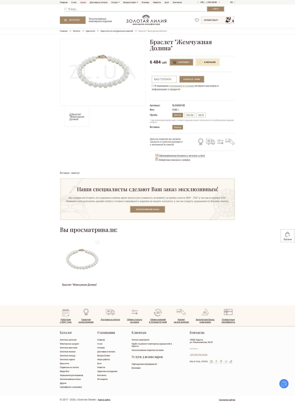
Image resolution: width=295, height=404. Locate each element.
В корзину (183, 62)
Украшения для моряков (71, 375)
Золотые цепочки (68, 340)
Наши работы (103, 359)
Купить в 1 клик (191, 79)
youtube (226, 361)
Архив (83, 2)
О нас (74, 2)
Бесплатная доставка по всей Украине (210, 141)
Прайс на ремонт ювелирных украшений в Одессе (152, 345)
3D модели (102, 379)
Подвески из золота (69, 367)
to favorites (97, 241)
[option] (102, 72)
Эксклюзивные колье (70, 379)
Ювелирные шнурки (69, 344)
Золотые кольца (67, 355)
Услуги (114, 2)
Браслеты (64, 363)
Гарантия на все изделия (201, 141)
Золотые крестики (68, 347)
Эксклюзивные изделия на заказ (148, 350)
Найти (215, 9)
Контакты (177, 2)
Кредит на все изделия (230, 141)
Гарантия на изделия (107, 371)
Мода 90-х (64, 371)
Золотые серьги (67, 359)
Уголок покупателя (140, 340)
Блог (167, 2)
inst (211, 361)
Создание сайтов (227, 400)
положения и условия (181, 85)
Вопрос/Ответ (103, 355)
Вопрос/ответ (129, 2)
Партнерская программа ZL (144, 364)
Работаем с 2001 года (65, 320)
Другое (63, 383)
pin (221, 361)
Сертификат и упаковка (71, 387)
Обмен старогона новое (134, 320)
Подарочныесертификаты (228, 320)
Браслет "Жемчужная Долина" (79, 284)
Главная (63, 2)
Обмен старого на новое (219, 141)
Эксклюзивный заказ (147, 209)
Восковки (136, 368)
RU (231, 2)
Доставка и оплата (98, 2)
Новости (157, 2)
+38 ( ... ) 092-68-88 (208, 2)
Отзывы (145, 2)
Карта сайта (104, 400)
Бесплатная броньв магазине (205, 320)
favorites (196, 20)
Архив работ (211, 20)
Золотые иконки (67, 351)
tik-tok (231, 361)
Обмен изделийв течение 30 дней (158, 320)
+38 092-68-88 (198, 355)
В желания (210, 62)
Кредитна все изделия (181, 320)
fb (216, 361)
